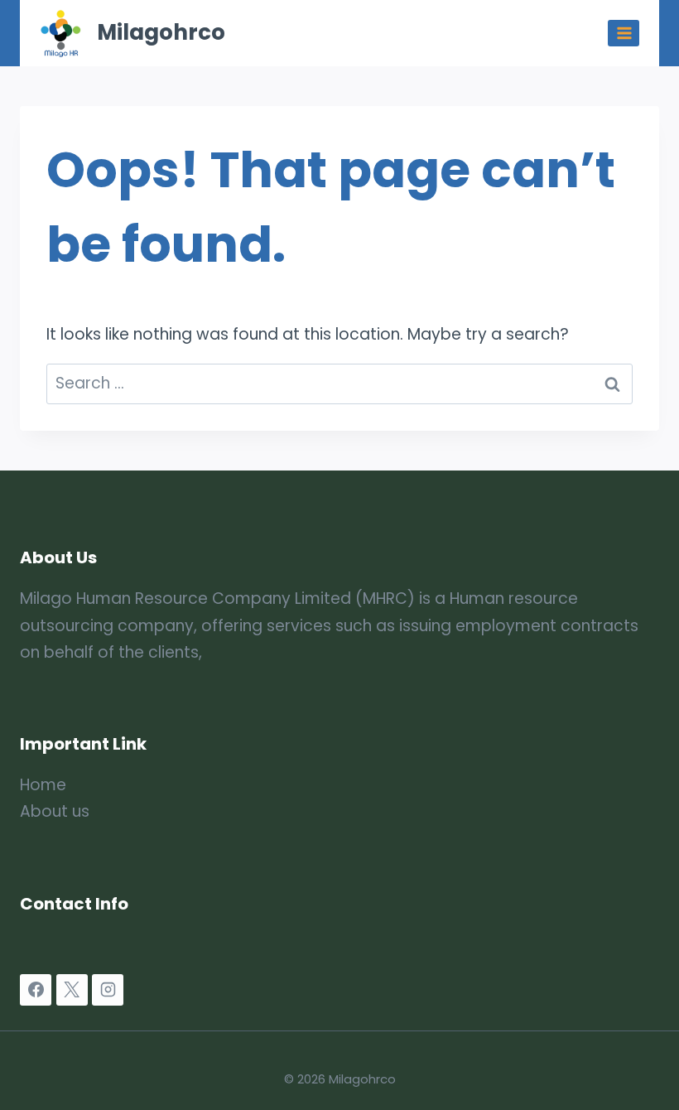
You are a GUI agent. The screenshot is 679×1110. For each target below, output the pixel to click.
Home (43, 785)
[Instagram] (107, 990)
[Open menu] (623, 33)
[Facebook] (35, 990)
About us (54, 811)
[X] (72, 990)
